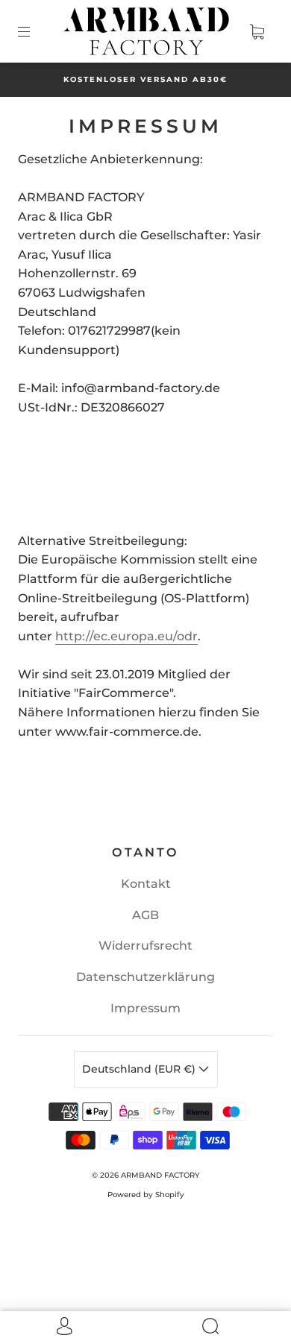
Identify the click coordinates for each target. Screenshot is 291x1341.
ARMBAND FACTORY (160, 1175)
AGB (145, 915)
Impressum (145, 1008)
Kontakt (146, 884)
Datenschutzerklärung (145, 977)
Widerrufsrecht (145, 945)
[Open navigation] (34, 31)
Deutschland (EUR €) (140, 1069)
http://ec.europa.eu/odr (126, 636)
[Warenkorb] (256, 31)
